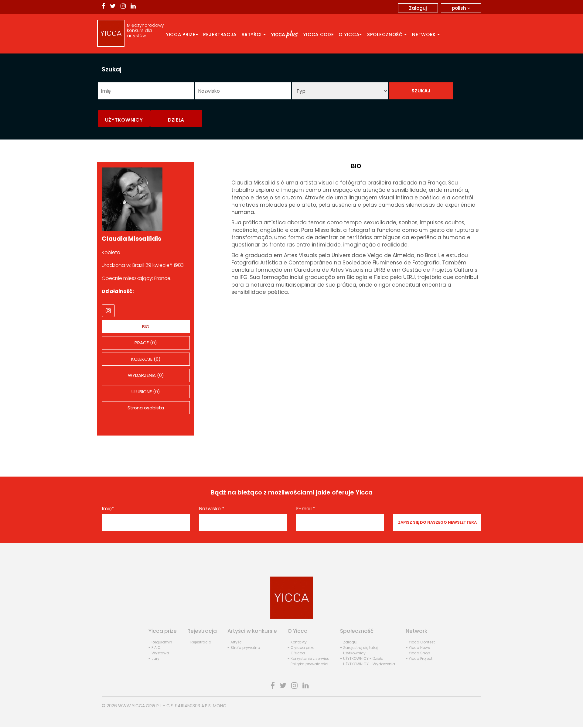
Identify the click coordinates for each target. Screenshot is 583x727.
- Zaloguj (348, 642)
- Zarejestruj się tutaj (359, 647)
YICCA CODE (318, 34)
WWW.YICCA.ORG (136, 706)
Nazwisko (211, 508)
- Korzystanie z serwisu (308, 658)
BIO (145, 326)
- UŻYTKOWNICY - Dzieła (362, 658)
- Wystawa (158, 653)
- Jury (153, 658)
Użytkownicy (124, 119)
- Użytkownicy (353, 653)
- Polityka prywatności (308, 664)
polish (459, 8)
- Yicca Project (419, 658)
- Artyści (235, 642)
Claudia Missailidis (131, 238)
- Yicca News (418, 647)
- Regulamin (160, 642)
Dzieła (176, 119)
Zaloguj (418, 8)
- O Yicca (296, 653)
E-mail (305, 508)
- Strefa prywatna (243, 647)
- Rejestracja (199, 642)
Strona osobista (146, 408)
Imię (108, 508)
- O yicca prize (301, 647)
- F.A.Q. (154, 647)
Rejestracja (220, 34)
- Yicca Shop (418, 653)
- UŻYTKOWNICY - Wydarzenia (367, 664)
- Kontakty (297, 642)
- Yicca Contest (420, 642)
